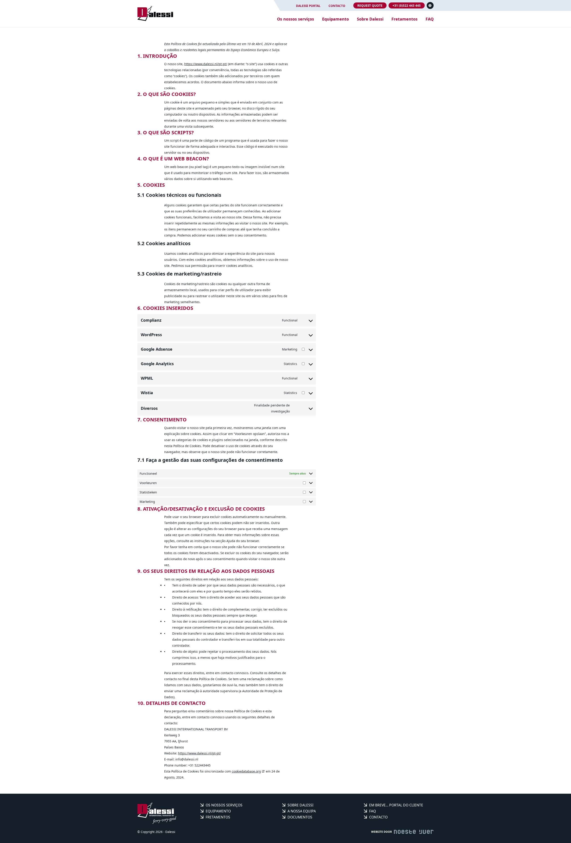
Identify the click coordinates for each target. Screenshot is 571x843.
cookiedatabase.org (246, 771)
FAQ (430, 19)
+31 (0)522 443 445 (407, 6)
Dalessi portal (308, 6)
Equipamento (335, 19)
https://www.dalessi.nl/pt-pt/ (205, 64)
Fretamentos (404, 19)
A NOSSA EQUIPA (302, 811)
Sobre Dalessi (370, 19)
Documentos (300, 817)
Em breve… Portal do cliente (396, 805)
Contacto (337, 6)
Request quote (370, 6)
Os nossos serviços (295, 19)
